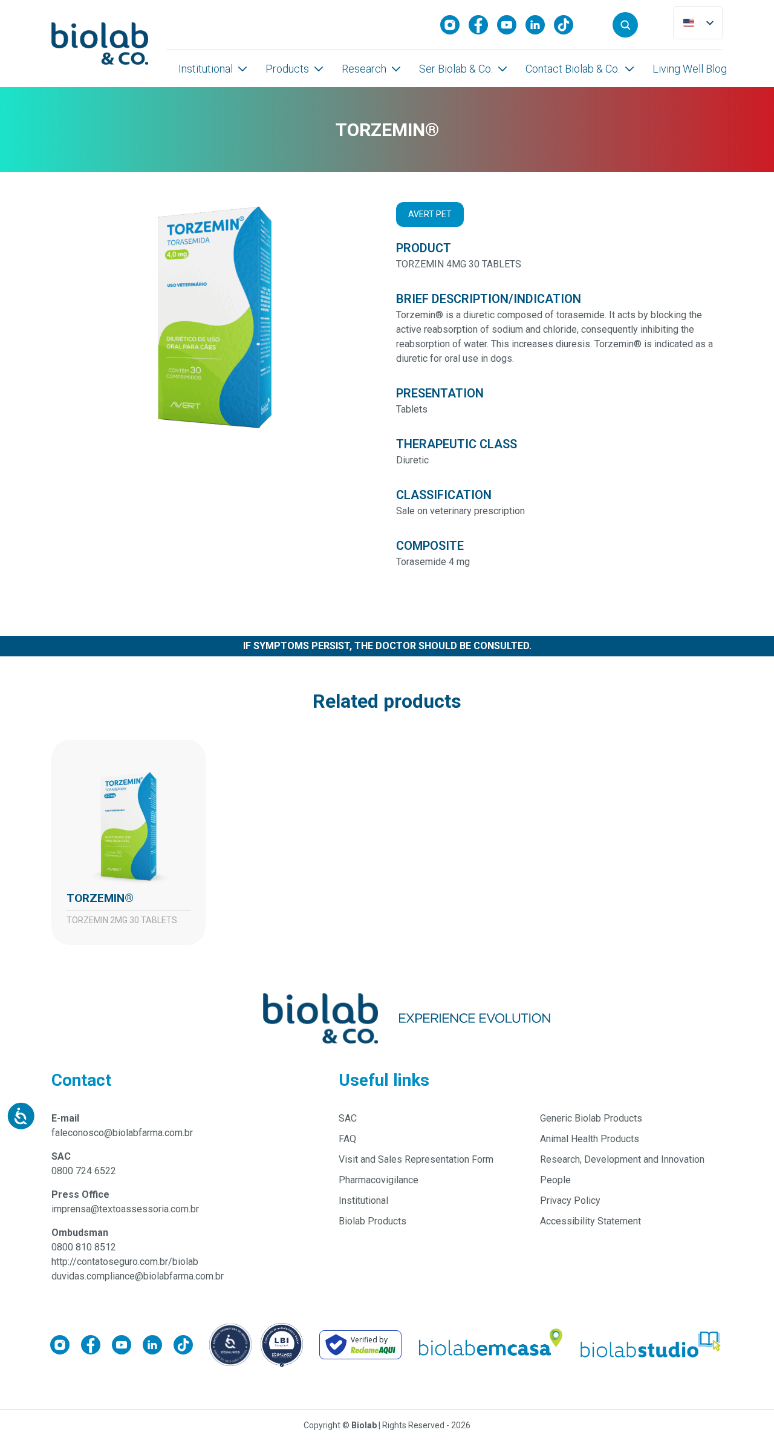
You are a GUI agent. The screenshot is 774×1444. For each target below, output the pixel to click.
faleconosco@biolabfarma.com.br (122, 1133)
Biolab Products (372, 1221)
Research (364, 68)
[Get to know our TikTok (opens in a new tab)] (568, 24)
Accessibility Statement (590, 1221)
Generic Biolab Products (591, 1118)
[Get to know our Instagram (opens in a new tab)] (454, 24)
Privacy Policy (570, 1200)
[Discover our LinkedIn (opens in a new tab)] (539, 24)
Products (287, 68)
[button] (625, 25)
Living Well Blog (689, 68)
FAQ (347, 1139)
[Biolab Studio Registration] (651, 1344)
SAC (348, 1118)
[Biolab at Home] (489, 1344)
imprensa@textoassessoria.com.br (125, 1209)
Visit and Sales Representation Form (416, 1159)
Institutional (205, 68)
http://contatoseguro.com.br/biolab (124, 1261)
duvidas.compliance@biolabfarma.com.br (137, 1276)
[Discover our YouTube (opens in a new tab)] (511, 24)
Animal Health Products (589, 1139)
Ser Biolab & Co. (456, 68)
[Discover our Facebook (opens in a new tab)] (483, 24)
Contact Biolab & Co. (572, 68)
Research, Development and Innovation (622, 1159)
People (555, 1180)
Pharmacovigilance (378, 1180)
